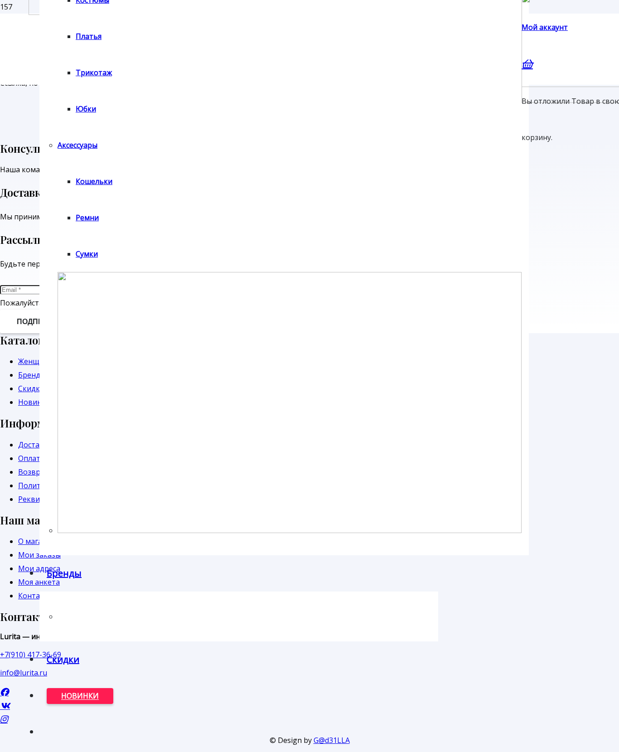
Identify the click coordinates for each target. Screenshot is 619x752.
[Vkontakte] (5, 705)
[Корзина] (527, 63)
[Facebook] (4, 692)
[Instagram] (4, 719)
